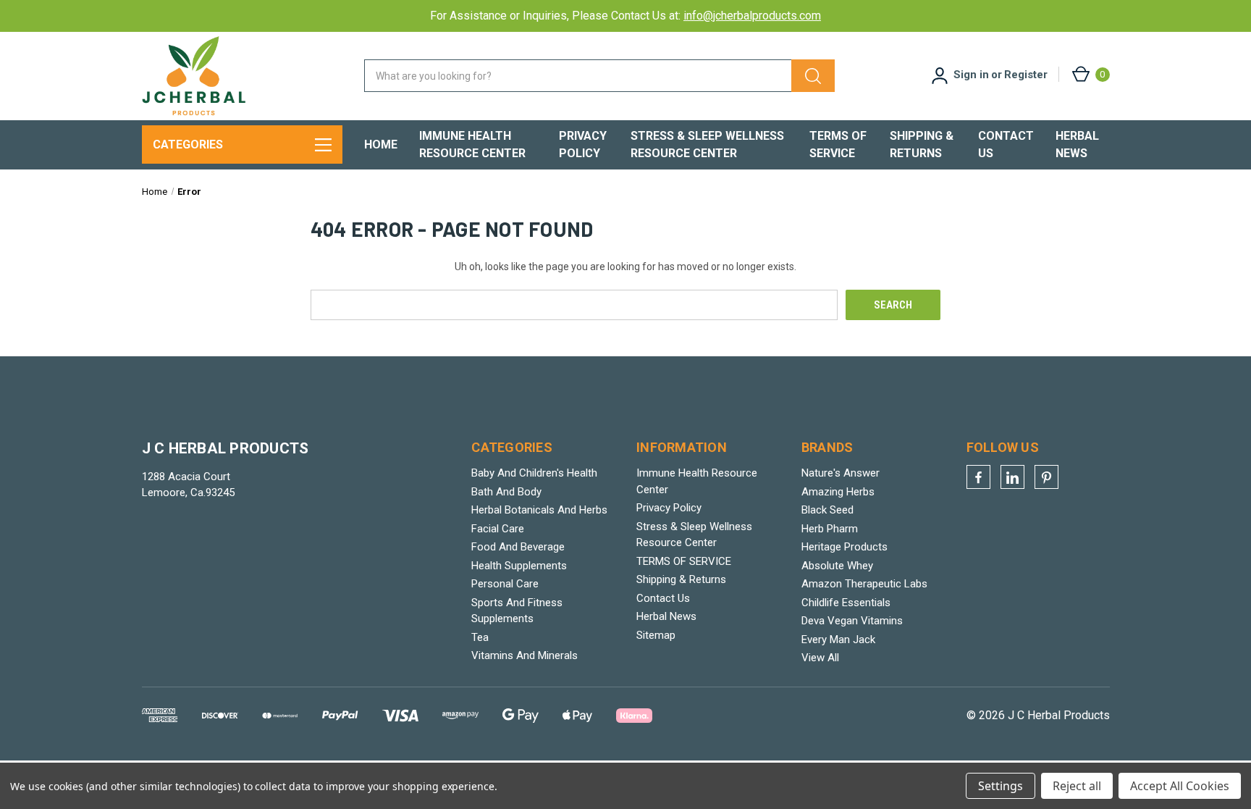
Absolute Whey (837, 565)
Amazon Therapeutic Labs (864, 583)
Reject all (1077, 786)
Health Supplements (519, 565)
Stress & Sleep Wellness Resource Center (707, 144)
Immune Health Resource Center (472, 144)
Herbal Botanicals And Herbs (539, 509)
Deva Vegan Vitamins (852, 620)
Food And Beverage (518, 546)
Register (1026, 74)
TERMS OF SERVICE (838, 144)
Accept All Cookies (1179, 786)
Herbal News (1077, 144)
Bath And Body (506, 491)
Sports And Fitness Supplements (517, 611)
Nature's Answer (840, 472)
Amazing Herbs (838, 491)
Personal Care (505, 583)
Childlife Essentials (845, 602)
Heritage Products (844, 546)
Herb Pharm (829, 528)
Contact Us (1006, 144)
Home (380, 144)
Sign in (971, 74)
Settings (1000, 786)
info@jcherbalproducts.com (752, 15)
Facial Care (497, 528)
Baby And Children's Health (534, 472)
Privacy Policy (583, 144)
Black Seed (827, 509)
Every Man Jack (838, 639)
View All (820, 657)
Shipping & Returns (921, 144)
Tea (480, 637)
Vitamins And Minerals (524, 655)
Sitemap (655, 635)
